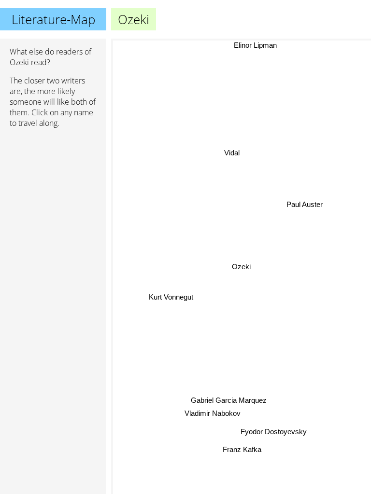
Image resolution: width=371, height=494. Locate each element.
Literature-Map (53, 19)
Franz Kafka (242, 449)
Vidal (232, 153)
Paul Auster (304, 204)
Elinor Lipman (255, 45)
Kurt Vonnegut (171, 296)
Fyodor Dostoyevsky (274, 431)
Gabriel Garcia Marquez (229, 400)
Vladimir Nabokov (213, 413)
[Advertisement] (53, 186)
